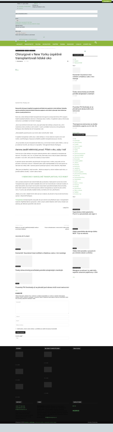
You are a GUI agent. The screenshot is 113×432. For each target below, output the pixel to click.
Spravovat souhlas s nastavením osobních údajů (46, 422)
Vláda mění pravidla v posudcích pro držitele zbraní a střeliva (84, 252)
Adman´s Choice (78, 183)
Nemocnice (77, 148)
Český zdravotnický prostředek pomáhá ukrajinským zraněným (39, 270)
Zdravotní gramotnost (24, 48)
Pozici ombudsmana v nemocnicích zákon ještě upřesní (57, 228)
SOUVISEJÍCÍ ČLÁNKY (22, 236)
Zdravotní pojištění (79, 155)
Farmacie (76, 184)
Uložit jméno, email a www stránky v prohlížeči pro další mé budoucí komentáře (37, 328)
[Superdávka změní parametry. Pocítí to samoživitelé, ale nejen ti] (85, 204)
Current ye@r (19, 336)
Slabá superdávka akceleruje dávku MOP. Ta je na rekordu (85, 232)
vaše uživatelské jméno (21, 13)
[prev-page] (16, 290)
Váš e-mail (18, 31)
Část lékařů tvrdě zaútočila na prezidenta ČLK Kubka (54, 360)
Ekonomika (18, 266)
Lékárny (76, 162)
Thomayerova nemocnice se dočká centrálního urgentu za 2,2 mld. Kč (85, 125)
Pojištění (55, 44)
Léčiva (76, 151)
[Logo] (20, 41)
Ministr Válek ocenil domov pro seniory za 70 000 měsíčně (55, 375)
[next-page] (17, 290)
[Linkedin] (40, 64)
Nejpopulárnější (78, 62)
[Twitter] (37, 3)
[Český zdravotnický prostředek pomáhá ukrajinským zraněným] (42, 261)
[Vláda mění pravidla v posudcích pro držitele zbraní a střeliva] (85, 243)
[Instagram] (35, 3)
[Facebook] (34, 3)
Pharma (62, 44)
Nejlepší (76, 61)
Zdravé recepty (78, 146)
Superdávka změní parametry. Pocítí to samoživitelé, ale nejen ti (85, 213)
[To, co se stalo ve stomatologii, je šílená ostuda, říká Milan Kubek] (56, 384)
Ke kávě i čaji (87, 44)
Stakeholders (77, 179)
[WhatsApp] (36, 64)
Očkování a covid (78, 157)
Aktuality (20, 44)
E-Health (78, 44)
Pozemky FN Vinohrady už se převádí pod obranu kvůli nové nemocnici (42, 287)
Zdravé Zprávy (78, 142)
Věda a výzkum (78, 190)
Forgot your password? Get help (23, 22)
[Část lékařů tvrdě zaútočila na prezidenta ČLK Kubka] (56, 354)
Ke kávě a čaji (32, 50)
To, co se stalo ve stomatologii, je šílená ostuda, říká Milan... (56, 390)
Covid (75, 181)
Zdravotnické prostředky (80, 173)
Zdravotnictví (29, 44)
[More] (44, 64)
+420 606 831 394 (20, 407)
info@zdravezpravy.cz (21, 409)
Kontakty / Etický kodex (25, 6)
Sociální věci (46, 44)
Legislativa (77, 168)
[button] (96, 43)
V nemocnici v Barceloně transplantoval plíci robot (45, 177)
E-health (76, 144)
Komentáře (18, 249)
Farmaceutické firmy (79, 177)
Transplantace (19, 200)
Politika (37, 44)
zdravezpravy (20, 61)
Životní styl (77, 175)
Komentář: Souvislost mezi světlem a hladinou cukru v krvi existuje (40, 253)
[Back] (40, 3)
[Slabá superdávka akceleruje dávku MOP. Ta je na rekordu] (85, 224)
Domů (16, 48)
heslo (16, 18)
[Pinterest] (33, 64)
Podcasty (76, 164)
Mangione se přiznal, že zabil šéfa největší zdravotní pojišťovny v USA (85, 271)
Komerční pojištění (78, 171)
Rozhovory (70, 44)
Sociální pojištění (78, 160)
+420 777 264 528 (20, 406)
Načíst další (75, 132)
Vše (75, 59)
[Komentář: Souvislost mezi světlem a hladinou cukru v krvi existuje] (42, 244)
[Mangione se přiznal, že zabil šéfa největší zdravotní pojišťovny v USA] (85, 262)
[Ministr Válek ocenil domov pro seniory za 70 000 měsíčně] (56, 369)
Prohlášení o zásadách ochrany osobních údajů (27, 24)
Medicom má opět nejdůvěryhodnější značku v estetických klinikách (27, 228)
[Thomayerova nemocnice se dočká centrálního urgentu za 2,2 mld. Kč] (85, 119)
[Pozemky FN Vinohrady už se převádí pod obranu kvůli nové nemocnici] (42, 278)
